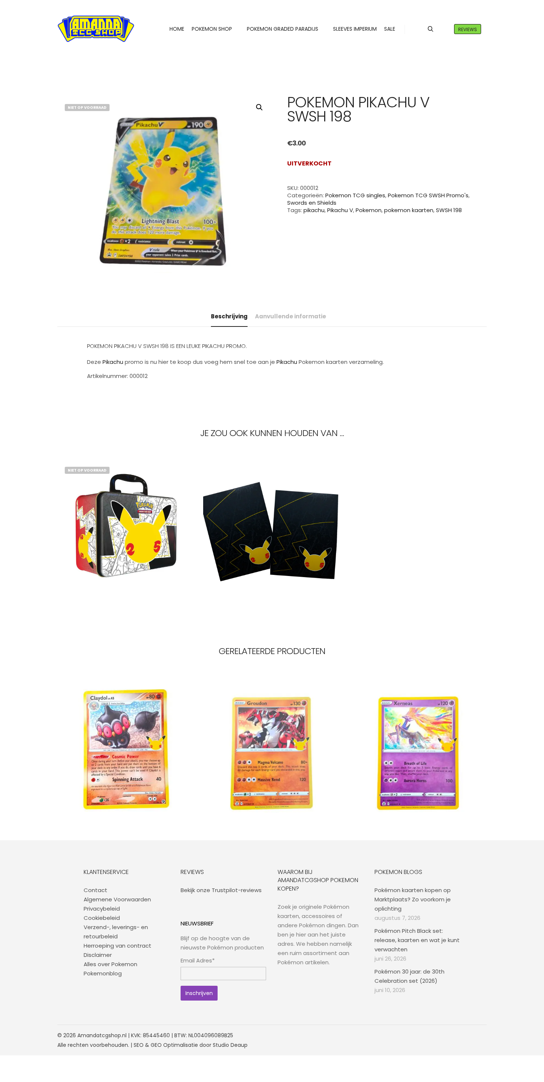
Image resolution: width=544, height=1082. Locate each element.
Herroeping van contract (117, 945)
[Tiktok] (482, 1035)
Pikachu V (340, 210)
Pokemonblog (103, 973)
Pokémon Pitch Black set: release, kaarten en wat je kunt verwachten (417, 940)
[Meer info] (443, 29)
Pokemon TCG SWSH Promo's (428, 195)
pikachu (314, 210)
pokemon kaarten (408, 210)
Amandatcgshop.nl (102, 1035)
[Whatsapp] (471, 1035)
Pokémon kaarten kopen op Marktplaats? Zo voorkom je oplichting (413, 899)
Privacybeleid (102, 908)
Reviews (467, 29)
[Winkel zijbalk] (417, 29)
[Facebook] (448, 1035)
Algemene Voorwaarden (117, 899)
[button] (259, 107)
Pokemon (369, 210)
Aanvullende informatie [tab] (290, 316)
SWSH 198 (449, 210)
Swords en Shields (311, 203)
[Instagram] (459, 1035)
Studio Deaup (230, 1045)
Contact (95, 890)
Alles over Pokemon (110, 964)
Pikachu (113, 362)
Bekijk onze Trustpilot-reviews (221, 890)
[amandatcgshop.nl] (95, 29)
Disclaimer (98, 955)
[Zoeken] (430, 29)
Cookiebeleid (102, 918)
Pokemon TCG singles (355, 195)
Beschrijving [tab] (229, 316)
